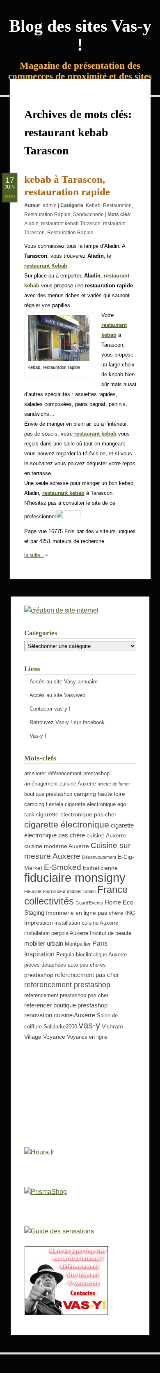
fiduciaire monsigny (75, 877)
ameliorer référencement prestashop (67, 773)
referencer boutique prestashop (65, 1005)
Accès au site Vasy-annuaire (64, 681)
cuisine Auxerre (106, 835)
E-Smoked (62, 867)
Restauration (117, 205)
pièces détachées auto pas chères (65, 965)
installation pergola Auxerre (56, 933)
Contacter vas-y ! (50, 709)
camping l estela (43, 804)
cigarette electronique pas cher (76, 814)
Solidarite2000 (60, 1027)
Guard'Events (89, 902)
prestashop (38, 975)
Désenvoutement (99, 857)
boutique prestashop (48, 794)
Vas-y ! (38, 736)
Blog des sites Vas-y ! (80, 35)
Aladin (31, 223)
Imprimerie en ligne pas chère (84, 912)
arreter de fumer (114, 783)
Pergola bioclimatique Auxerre (91, 955)
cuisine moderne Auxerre (56, 846)
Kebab (93, 205)
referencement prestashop (67, 985)
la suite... (34, 555)
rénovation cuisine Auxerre (59, 1015)
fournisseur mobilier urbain (69, 891)
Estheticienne (100, 868)
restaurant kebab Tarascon (71, 223)
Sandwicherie (88, 214)
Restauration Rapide (47, 214)
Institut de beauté (110, 933)
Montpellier (78, 944)
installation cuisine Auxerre (86, 923)
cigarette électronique (66, 824)
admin (50, 205)
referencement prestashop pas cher (66, 995)
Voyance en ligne (87, 1037)
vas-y (89, 1025)
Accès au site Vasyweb (57, 695)
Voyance (54, 1036)
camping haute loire (99, 793)
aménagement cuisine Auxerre (60, 784)
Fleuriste (32, 891)
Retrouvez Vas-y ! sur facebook (67, 722)
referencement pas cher (87, 974)
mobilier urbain (43, 943)
